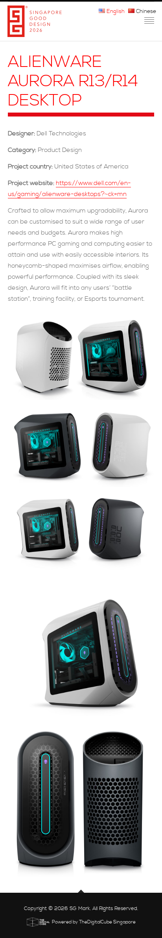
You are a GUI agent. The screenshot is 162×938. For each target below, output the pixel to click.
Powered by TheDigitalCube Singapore (94, 922)
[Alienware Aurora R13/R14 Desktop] (81, 356)
